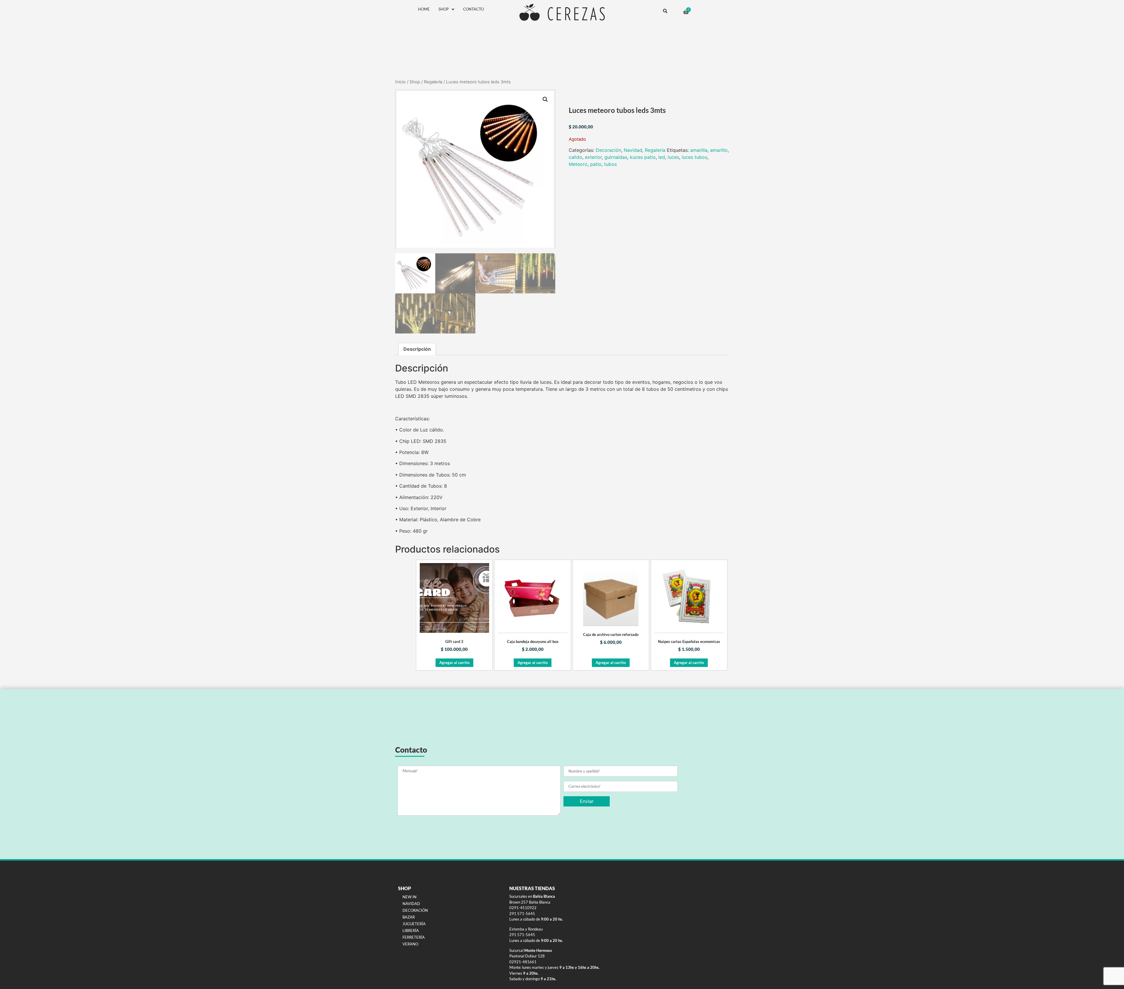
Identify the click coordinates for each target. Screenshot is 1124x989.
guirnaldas (615, 157)
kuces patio (643, 157)
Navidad (633, 150)
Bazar (408, 917)
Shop (443, 9)
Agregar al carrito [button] (454, 662)
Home (424, 9)
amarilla (698, 150)
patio (596, 164)
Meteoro (578, 164)
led (661, 157)
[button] (545, 99)
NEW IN (409, 897)
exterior (593, 157)
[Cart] (686, 12)
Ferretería (413, 937)
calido (575, 157)
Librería (410, 930)
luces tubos (694, 157)
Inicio (400, 82)
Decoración (608, 150)
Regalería (433, 82)
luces (673, 157)
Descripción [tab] (417, 349)
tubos (610, 164)
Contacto (473, 9)
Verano (410, 944)
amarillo (719, 150)
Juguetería (414, 923)
